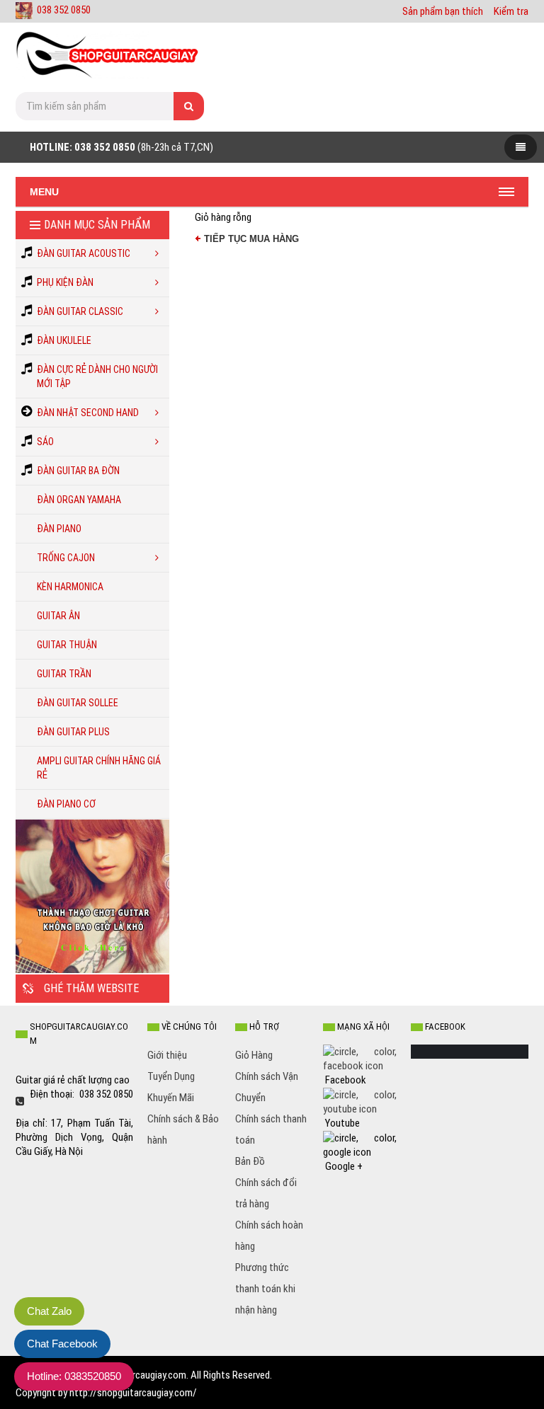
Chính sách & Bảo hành (183, 1129)
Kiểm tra (511, 11)
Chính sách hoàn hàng (269, 1236)
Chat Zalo (49, 1311)
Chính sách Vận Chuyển (266, 1087)
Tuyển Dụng (171, 1076)
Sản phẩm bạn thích (442, 11)
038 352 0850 (64, 10)
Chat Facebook (62, 1344)
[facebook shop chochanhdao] (360, 1058)
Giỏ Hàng (254, 1055)
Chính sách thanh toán (271, 1129)
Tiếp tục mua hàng (251, 239)
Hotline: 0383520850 (74, 1376)
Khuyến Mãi (170, 1097)
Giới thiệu (167, 1055)
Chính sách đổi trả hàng (266, 1193)
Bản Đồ (250, 1161)
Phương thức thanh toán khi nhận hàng (265, 1288)
